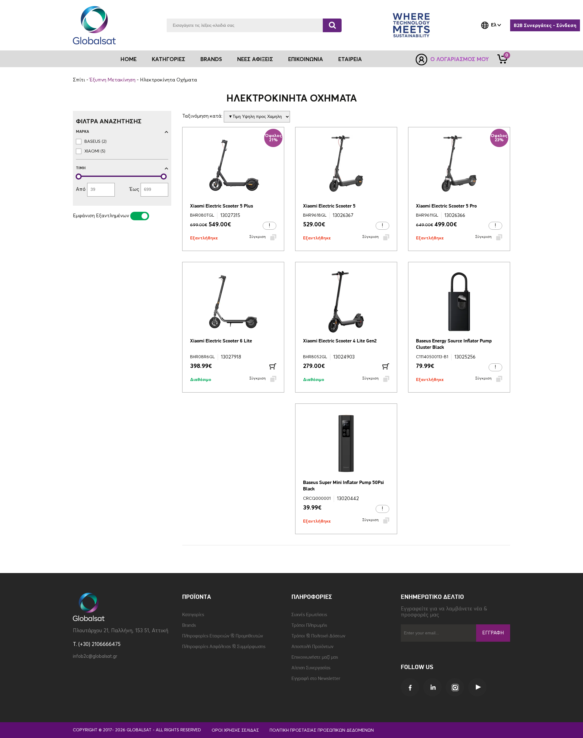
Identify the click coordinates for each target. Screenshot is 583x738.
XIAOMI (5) (94, 151)
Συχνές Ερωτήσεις (309, 615)
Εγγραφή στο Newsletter (316, 678)
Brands (211, 59)
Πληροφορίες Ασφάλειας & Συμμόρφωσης (223, 646)
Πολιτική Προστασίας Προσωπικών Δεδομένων (322, 730)
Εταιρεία (350, 59)
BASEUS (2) (95, 141)
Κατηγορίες (193, 615)
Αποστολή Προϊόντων (312, 646)
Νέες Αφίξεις (255, 59)
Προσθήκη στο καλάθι (272, 366)
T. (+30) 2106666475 (97, 644)
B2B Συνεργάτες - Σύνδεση (545, 25)
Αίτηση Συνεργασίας (311, 668)
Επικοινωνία (305, 59)
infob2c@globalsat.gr (95, 656)
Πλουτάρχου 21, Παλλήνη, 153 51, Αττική (120, 630)
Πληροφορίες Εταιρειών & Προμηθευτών (222, 636)
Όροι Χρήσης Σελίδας (235, 730)
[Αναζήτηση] (332, 25)
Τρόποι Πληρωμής (309, 625)
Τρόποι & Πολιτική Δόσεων (318, 636)
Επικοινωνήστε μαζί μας (315, 657)
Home (129, 59)
